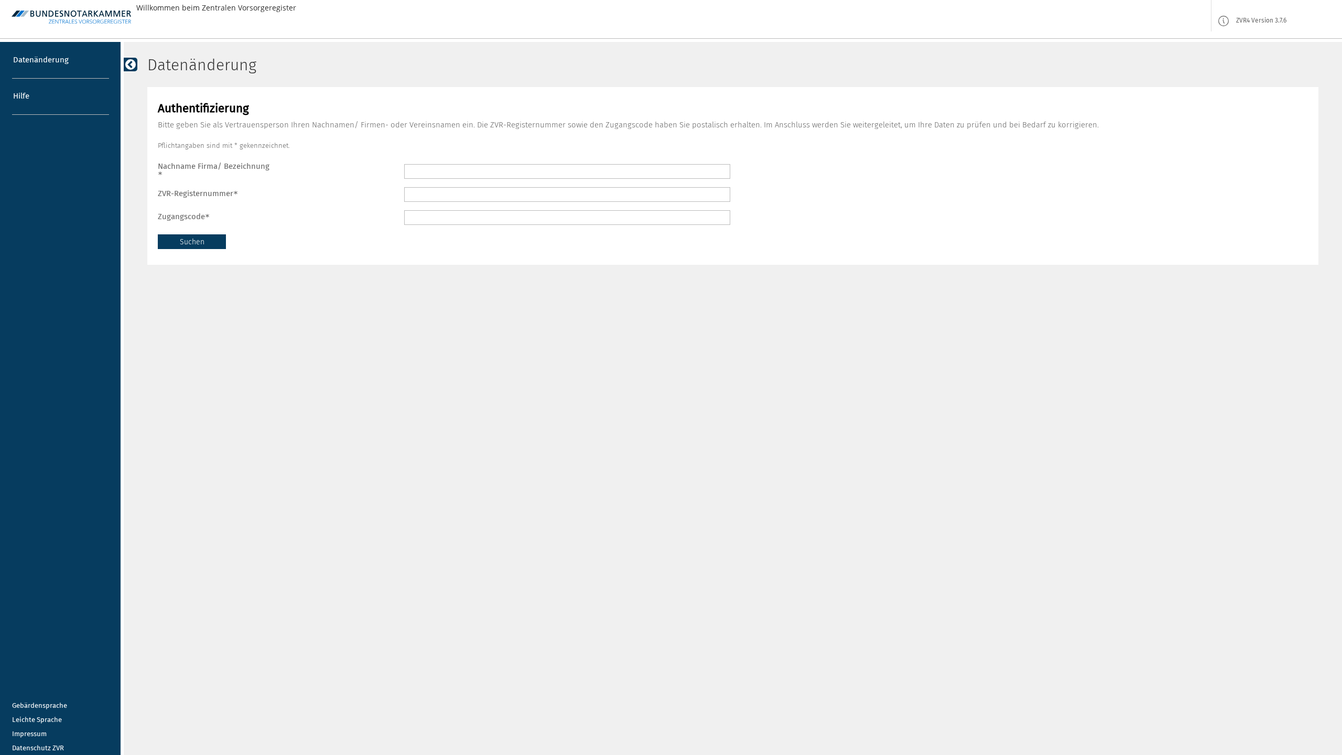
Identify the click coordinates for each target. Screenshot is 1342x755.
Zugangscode (181, 216)
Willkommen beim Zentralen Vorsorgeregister (216, 8)
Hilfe (21, 96)
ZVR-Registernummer (195, 193)
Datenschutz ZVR (38, 748)
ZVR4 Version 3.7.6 (1261, 21)
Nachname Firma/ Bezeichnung (213, 166)
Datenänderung (41, 59)
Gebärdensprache (39, 705)
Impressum (29, 734)
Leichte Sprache (37, 720)
